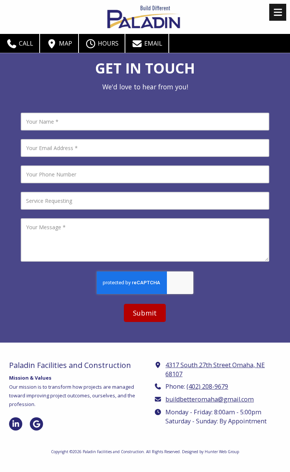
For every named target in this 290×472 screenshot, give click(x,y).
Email (152, 43)
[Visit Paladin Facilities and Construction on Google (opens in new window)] (36, 424)
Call (25, 43)
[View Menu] (277, 12)
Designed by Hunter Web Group (210, 451)
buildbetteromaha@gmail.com (209, 399)
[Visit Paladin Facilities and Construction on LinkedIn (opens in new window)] (15, 424)
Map (64, 43)
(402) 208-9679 (207, 386)
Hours (107, 43)
